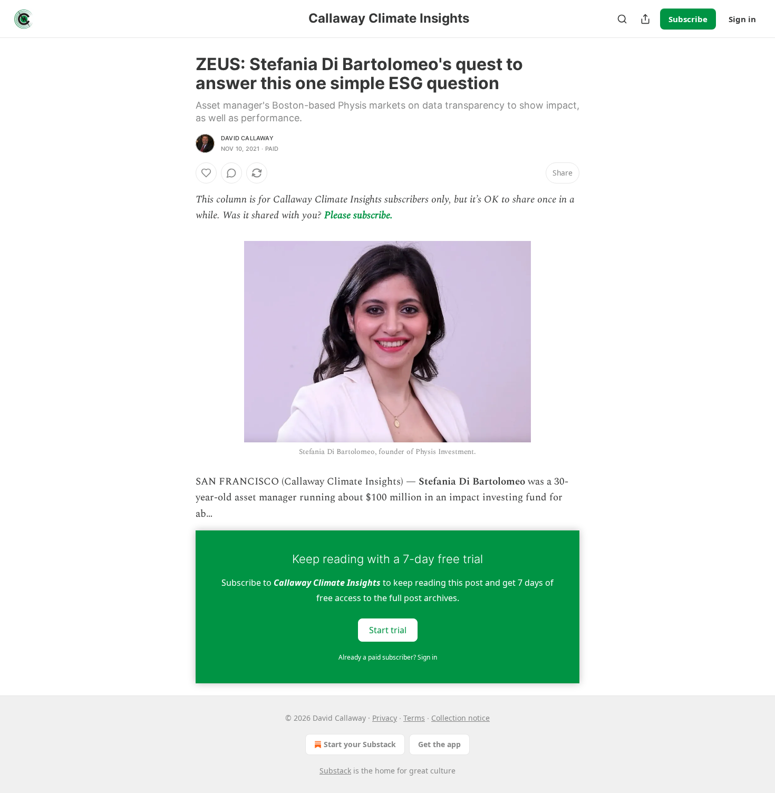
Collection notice (460, 718)
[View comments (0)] (231, 172)
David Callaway (247, 138)
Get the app (439, 744)
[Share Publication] (645, 19)
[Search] (622, 19)
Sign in (742, 19)
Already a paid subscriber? (387, 657)
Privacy (384, 718)
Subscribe (688, 19)
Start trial (387, 630)
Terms (414, 718)
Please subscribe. (358, 215)
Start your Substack (360, 744)
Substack (335, 771)
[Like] (206, 172)
